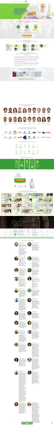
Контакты (28, 232)
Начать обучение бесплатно (27, 35)
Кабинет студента (38, 1)
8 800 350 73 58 (20, 1)
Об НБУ (28, 231)
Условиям (30, 422)
